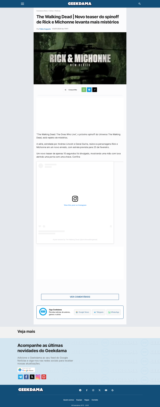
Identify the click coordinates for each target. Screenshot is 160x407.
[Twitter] (99, 390)
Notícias (57, 11)
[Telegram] (89, 89)
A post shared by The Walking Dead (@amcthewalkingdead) (75, 239)
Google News (84, 312)
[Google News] (112, 390)
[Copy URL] (94, 89)
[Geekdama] (80, 4)
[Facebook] (86, 390)
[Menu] (22, 4)
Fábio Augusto (45, 29)
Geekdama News (42, 11)
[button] (140, 4)
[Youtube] (106, 390)
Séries (51, 11)
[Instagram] (93, 390)
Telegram (100, 312)
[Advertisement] (80, 114)
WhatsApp (115, 312)
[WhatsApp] (84, 89)
